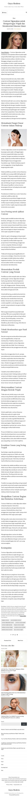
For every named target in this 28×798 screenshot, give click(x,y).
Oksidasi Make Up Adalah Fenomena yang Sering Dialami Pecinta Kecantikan (12, 716)
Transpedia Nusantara (14, 794)
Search (2, 721)
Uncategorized (4, 767)
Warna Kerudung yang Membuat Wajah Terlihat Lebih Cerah (12, 734)
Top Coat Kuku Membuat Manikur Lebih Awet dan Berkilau (14, 738)
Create (2, 755)
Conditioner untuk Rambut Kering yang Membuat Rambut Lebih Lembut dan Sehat (13, 743)
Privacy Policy (23, 615)
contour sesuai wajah (20, 622)
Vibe (2, 770)
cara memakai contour (16, 620)
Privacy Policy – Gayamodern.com (14, 784)
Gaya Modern (14, 3)
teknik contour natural (7, 629)
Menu (4, 12)
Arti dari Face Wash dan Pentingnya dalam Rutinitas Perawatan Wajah (12, 669)
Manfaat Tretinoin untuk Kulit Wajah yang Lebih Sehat (12, 729)
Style (2, 764)
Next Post (20, 640)
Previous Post (7, 640)
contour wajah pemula (7, 624)
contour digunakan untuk (8, 622)
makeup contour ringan (7, 627)
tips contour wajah (18, 629)
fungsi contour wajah (19, 624)
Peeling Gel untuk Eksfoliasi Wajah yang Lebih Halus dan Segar (13, 749)
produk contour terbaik (19, 627)
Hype (2, 761)
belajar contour (5, 620)
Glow (14, 18)
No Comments (17, 28)
